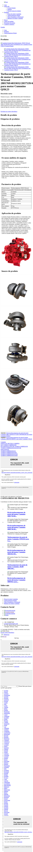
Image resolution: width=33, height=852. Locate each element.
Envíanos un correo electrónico (9, 111)
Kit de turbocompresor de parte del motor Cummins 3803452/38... (16, 552)
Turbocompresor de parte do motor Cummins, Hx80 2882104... (17, 566)
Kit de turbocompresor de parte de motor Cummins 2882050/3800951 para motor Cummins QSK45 (16, 438)
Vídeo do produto (9, 21)
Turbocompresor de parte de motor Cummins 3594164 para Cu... (18, 539)
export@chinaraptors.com (11, 623)
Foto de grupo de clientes (14, 11)
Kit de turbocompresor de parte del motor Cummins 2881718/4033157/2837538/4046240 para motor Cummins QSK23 (16, 434)
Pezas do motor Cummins (14, 14)
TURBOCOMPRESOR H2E (9, 452)
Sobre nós (6, 6)
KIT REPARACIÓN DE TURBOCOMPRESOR (14, 446)
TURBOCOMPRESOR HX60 (9, 455)
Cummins (3, 442)
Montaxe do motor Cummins (15, 18)
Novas (6, 20)
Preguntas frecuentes (9, 23)
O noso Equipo (11, 8)
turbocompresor (5, 449)
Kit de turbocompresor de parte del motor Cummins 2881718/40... (16, 514)
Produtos (6, 12)
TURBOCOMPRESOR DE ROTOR (11, 448)
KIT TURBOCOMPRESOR (8, 445)
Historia (9, 9)
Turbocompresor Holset (13, 15)
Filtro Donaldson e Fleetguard (15, 17)
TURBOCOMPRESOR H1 (8, 451)
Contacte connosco (9, 24)
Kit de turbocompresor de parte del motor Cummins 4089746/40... (16, 527)
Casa (5, 5)
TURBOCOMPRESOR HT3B (9, 454)
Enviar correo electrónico (7, 632)
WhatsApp (6, 634)
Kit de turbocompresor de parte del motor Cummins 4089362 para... (16, 580)
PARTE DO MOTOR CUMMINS (10, 443)
